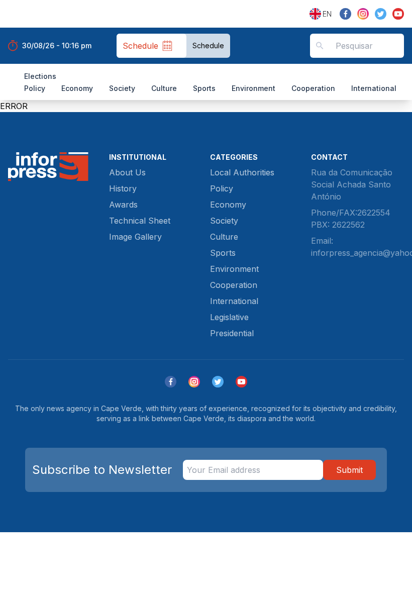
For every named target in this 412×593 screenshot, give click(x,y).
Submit (349, 470)
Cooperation (313, 88)
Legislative (229, 317)
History (123, 188)
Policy (34, 88)
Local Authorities (242, 172)
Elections (40, 76)
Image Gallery (135, 237)
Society (122, 88)
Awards (123, 205)
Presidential (232, 333)
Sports (204, 88)
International (373, 88)
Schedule (208, 45)
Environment (253, 88)
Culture (164, 88)
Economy (77, 88)
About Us (127, 172)
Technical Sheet (139, 221)
